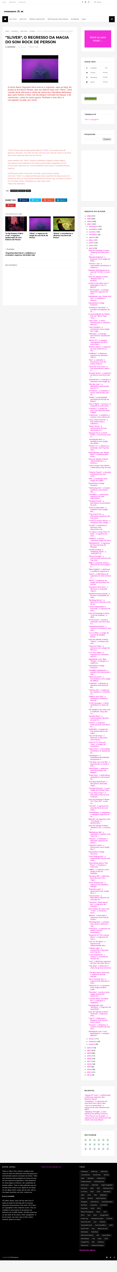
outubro (92, 232)
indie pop (94, 1171)
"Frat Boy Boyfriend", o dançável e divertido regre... (98, 784)
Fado (99, 1239)
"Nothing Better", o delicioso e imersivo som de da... (100, 602)
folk (95, 1195)
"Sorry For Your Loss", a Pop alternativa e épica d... (99, 368)
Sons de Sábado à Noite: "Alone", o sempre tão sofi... (99, 641)
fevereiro (93, 1041)
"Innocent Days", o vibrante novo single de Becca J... (99, 648)
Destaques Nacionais (58, 19)
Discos (23, 19)
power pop (84, 1218)
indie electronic (99, 1181)
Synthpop (91, 1178)
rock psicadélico (100, 1225)
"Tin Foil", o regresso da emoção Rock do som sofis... (98, 808)
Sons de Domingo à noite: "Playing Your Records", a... (99, 252)
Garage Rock (104, 1215)
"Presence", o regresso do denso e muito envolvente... (99, 930)
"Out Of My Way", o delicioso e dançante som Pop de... (98, 738)
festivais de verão (97, 1218)
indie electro (95, 1202)
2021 (89, 1050)
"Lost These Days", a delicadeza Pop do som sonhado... (99, 795)
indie (82, 1178)
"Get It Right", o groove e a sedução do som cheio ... (100, 405)
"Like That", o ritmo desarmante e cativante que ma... (99, 323)
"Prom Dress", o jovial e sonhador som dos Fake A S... (99, 622)
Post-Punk (84, 1208)
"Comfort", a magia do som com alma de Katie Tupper (99, 410)
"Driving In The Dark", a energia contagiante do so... (99, 309)
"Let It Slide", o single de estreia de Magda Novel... (99, 635)
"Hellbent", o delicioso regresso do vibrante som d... (98, 355)
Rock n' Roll (85, 1229)
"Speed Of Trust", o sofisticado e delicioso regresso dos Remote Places (97, 1097)
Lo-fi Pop (84, 1192)
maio (91, 245)
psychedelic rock (86, 1225)
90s (93, 1242)
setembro (93, 234)
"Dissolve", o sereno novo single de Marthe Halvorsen (99, 994)
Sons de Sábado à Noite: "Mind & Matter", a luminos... (98, 461)
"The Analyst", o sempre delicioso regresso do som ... (99, 292)
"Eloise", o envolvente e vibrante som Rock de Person (63, 235)
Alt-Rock (90, 1198)
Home (4, 2)
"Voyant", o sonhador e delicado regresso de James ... (98, 841)
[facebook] (82, 2)
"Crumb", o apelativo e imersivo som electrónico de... (98, 527)
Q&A (84, 19)
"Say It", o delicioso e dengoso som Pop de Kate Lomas (98, 1020)
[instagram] (88, 2)
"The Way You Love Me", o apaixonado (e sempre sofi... (99, 764)
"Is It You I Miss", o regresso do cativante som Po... (99, 654)
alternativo (84, 1232)
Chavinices (14, 31)
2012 (89, 1075)
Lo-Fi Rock (103, 1205)
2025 (89, 219)
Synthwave (103, 1195)
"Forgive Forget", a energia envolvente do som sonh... (100, 474)
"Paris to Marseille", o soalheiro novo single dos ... (98, 510)
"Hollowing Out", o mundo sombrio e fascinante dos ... (99, 490)
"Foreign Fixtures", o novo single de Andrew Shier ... (100, 789)
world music (85, 1239)
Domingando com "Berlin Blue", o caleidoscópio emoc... (99, 454)
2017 (89, 1061)
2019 (89, 1056)
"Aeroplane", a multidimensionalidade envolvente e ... (99, 757)
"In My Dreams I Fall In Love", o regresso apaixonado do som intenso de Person (14, 236)
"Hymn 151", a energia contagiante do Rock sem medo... (98, 342)
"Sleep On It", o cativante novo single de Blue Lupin (99, 987)
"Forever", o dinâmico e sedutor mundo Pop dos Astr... (99, 1027)
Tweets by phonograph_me (51, 1167)
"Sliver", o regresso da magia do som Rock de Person (38, 235)
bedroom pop (108, 1188)
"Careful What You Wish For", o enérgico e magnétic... (98, 1001)
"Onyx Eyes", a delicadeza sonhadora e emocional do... (99, 777)
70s (93, 1239)
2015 (89, 1067)
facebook (99, 68)
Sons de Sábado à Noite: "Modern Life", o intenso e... (99, 827)
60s (98, 1235)
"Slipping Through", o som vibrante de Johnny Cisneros (96, 1113)
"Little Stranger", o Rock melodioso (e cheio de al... (99, 705)
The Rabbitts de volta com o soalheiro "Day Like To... (99, 711)
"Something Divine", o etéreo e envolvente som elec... (100, 628)
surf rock (84, 1205)
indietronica (101, 1178)
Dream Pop (97, 1175)
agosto (92, 237)
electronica (84, 1245)
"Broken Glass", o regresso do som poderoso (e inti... (100, 349)
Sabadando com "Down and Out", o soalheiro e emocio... (100, 298)
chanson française (97, 1245)
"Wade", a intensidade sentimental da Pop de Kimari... (99, 399)
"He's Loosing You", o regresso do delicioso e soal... (99, 981)
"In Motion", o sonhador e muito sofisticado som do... (99, 393)
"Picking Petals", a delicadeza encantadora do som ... (99, 503)
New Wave (106, 1192)
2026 (89, 216)
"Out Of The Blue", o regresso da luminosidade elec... (98, 943)
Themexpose (14, 1257)
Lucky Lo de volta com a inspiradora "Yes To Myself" (98, 285)
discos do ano (86, 1222)
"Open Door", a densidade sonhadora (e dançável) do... (99, 751)
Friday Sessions (37, 19)
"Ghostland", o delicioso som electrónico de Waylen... (98, 770)
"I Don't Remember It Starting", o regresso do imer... (99, 609)
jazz (95, 1222)
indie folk (95, 1185)
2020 (89, 1053)
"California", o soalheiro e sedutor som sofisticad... (100, 416)
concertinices (85, 1175)
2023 (89, 224)
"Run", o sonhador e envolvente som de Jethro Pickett (97, 362)
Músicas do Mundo (87, 1235)
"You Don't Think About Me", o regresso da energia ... (98, 904)
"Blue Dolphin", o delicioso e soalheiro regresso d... (99, 570)
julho (91, 240)
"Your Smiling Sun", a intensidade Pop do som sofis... (99, 858)
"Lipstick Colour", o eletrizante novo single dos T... (99, 847)
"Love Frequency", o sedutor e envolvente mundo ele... (98, 957)
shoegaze (84, 1202)
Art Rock (109, 1218)
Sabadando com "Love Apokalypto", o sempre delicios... (99, 1033)
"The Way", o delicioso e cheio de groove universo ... (100, 968)
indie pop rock (101, 1198)
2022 (89, 1048)
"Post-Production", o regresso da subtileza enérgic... (98, 885)
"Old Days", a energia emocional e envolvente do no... (99, 336)
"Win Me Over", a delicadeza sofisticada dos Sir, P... (99, 386)
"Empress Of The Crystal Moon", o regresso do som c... (99, 937)
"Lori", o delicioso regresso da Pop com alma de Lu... (100, 962)
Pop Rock (84, 1188)
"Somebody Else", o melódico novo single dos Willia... (98, 441)
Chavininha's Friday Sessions (96, 304)
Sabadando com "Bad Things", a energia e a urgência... (99, 661)
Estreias (75, 19)
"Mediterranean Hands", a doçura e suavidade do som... (99, 596)
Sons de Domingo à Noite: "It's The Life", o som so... (99, 801)
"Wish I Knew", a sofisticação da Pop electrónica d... (97, 428)
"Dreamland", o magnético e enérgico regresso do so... (100, 814)
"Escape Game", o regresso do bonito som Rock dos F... (100, 375)
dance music (106, 1235)
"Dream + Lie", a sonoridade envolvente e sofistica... (100, 265)
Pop (93, 1229)
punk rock (94, 1232)
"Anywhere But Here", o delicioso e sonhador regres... (98, 589)
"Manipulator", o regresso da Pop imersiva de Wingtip (99, 545)
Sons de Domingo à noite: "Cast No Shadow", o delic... (99, 615)
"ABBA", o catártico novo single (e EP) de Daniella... (99, 871)
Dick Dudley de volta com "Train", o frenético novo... (99, 911)
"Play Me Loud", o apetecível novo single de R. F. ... (99, 891)
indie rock (23, 31)
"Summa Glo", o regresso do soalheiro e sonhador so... (99, 692)
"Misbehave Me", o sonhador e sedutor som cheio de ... (99, 834)
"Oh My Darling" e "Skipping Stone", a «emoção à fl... (97, 552)
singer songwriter (107, 1185)
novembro (93, 229)
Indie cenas (85, 1185)
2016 (89, 1064)
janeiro (92, 1044)
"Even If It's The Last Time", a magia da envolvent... (97, 744)
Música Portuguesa (87, 1212)
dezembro (93, 226)
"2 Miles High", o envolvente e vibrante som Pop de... (98, 950)
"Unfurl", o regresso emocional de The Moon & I (99, 725)
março (92, 1039)
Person (32, 31)
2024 (89, 221)
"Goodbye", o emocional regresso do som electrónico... (98, 496)
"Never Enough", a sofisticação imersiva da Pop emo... (99, 558)
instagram (99, 77)
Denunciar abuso (87, 1250)
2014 (89, 1069)
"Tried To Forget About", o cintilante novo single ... (99, 522)
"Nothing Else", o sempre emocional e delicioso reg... (99, 924)
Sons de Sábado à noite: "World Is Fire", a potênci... (98, 279)
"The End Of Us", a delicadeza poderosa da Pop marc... (99, 516)
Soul (89, 1215)
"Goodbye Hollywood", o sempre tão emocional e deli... (99, 672)
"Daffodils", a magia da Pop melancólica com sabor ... (98, 731)
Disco (98, 1212)
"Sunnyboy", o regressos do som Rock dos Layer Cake (96, 1102)
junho (91, 243)
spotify (99, 82)
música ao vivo (103, 1229)
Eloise (46, 150)
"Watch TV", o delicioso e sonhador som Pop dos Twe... (99, 448)
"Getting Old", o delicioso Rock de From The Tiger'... (99, 878)
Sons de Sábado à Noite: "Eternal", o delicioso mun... (98, 1014)
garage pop (85, 1242)
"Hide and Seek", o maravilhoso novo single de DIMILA (99, 679)
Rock (95, 1215)
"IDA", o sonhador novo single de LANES (98, 480)
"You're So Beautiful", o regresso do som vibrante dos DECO (97, 1107)
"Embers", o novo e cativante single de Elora (100, 539)
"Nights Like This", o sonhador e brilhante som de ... (98, 698)
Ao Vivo (13, 19)
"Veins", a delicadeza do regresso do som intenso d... (100, 576)
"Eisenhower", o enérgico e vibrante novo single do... (100, 380)
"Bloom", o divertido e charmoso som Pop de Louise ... (99, 917)
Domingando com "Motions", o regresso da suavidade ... (100, 1007)
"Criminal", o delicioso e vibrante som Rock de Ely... (98, 685)
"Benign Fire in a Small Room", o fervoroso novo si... (100, 435)
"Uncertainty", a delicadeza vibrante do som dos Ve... (99, 898)
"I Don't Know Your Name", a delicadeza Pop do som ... (100, 467)
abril (91, 248)
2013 (89, 1072)
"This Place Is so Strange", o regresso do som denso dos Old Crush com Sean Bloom (98, 1118)
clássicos (101, 1242)
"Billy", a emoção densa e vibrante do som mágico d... (99, 565)
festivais (102, 1222)
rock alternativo (107, 1202)
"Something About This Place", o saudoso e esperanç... (98, 865)
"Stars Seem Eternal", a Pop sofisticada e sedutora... (98, 422)
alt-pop (106, 1175)
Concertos (93, 1205)
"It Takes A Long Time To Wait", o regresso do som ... (99, 534)
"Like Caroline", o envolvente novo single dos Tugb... (99, 329)
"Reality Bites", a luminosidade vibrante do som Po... (99, 718)
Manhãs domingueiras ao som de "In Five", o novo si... (99, 272)
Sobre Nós (12, 2)
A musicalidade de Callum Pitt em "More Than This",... (99, 316)
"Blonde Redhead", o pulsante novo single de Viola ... (99, 259)
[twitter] (85, 2)
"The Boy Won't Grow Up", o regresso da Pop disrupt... (99, 974)
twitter (99, 72)
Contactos (22, 2)
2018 (89, 1058)
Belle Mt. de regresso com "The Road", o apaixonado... (99, 821)
